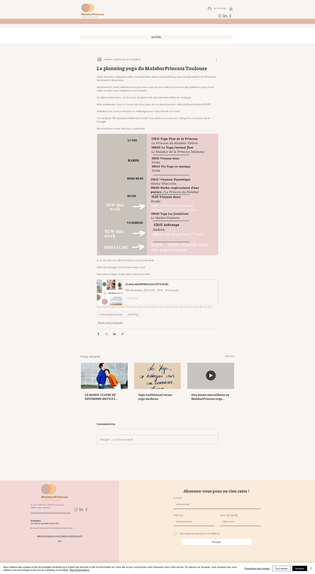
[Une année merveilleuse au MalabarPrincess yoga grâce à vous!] (210, 376)
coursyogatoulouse (110, 314)
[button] (231, 8)
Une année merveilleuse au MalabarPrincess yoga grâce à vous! (210, 397)
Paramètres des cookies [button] (257, 568)
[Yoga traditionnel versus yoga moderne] (157, 376)
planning (133, 314)
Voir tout (230, 356)
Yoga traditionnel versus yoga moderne (155, 397)
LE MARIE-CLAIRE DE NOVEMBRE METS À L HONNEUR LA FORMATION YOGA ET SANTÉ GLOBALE (104, 397)
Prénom (178, 515)
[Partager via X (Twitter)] (106, 333)
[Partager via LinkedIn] (114, 333)
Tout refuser (281, 568)
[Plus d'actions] (216, 59)
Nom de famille (229, 515)
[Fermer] (311, 568)
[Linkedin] (225, 16)
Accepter (299, 568)
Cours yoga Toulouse (110, 322)
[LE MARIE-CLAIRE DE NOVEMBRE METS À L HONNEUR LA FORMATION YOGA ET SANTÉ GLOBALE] (104, 376)
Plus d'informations (79, 570)
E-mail (177, 498)
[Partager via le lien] (122, 333)
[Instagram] (219, 16)
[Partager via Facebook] (98, 333)
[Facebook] (230, 16)
